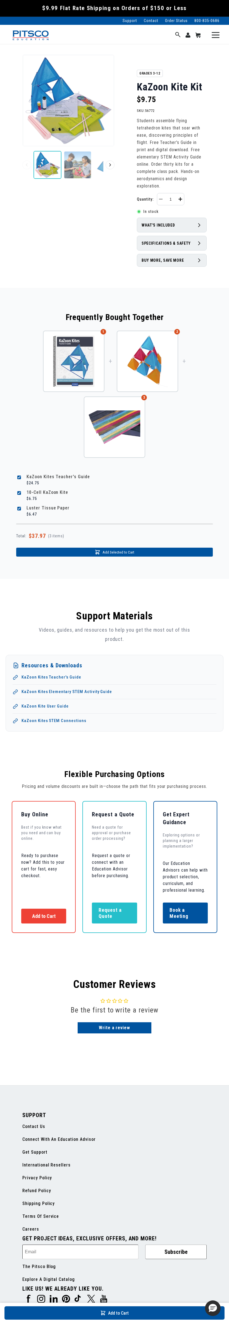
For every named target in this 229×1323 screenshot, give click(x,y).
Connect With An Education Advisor (59, 1139)
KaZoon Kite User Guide (45, 706)
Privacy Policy (37, 1177)
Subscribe (176, 1252)
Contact (151, 20)
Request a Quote (110, 913)
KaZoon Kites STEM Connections (54, 720)
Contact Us (33, 1126)
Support (130, 20)
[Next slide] (110, 164)
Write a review (114, 1027)
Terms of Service (40, 1216)
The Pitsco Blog (39, 1266)
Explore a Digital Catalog (48, 1279)
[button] (178, 35)
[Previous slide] (26, 164)
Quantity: (145, 199)
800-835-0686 (207, 20)
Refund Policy (36, 1190)
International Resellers (46, 1165)
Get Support (34, 1152)
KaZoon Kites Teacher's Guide (51, 677)
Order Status (176, 20)
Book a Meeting (179, 913)
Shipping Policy (38, 1203)
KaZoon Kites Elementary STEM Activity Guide (67, 691)
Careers (30, 1229)
